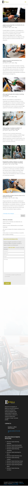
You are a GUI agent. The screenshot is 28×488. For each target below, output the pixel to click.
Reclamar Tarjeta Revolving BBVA (14, 445)
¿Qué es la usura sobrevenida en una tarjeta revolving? (12, 61)
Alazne (6, 27)
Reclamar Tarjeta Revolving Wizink (14, 462)
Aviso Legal (15, 483)
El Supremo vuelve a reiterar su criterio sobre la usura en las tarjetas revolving (13, 162)
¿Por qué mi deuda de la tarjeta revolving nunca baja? (13, 94)
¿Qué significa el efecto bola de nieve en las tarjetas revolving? (14, 196)
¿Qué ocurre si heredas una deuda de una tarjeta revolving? (13, 25)
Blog (16, 27)
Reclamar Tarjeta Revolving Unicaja (15, 461)
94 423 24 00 (11, 431)
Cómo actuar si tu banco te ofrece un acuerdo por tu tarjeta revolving (12, 128)
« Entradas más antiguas (8, 213)
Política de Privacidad (13, 484)
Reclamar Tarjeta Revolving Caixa (14, 455)
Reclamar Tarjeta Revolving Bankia (14, 447)
